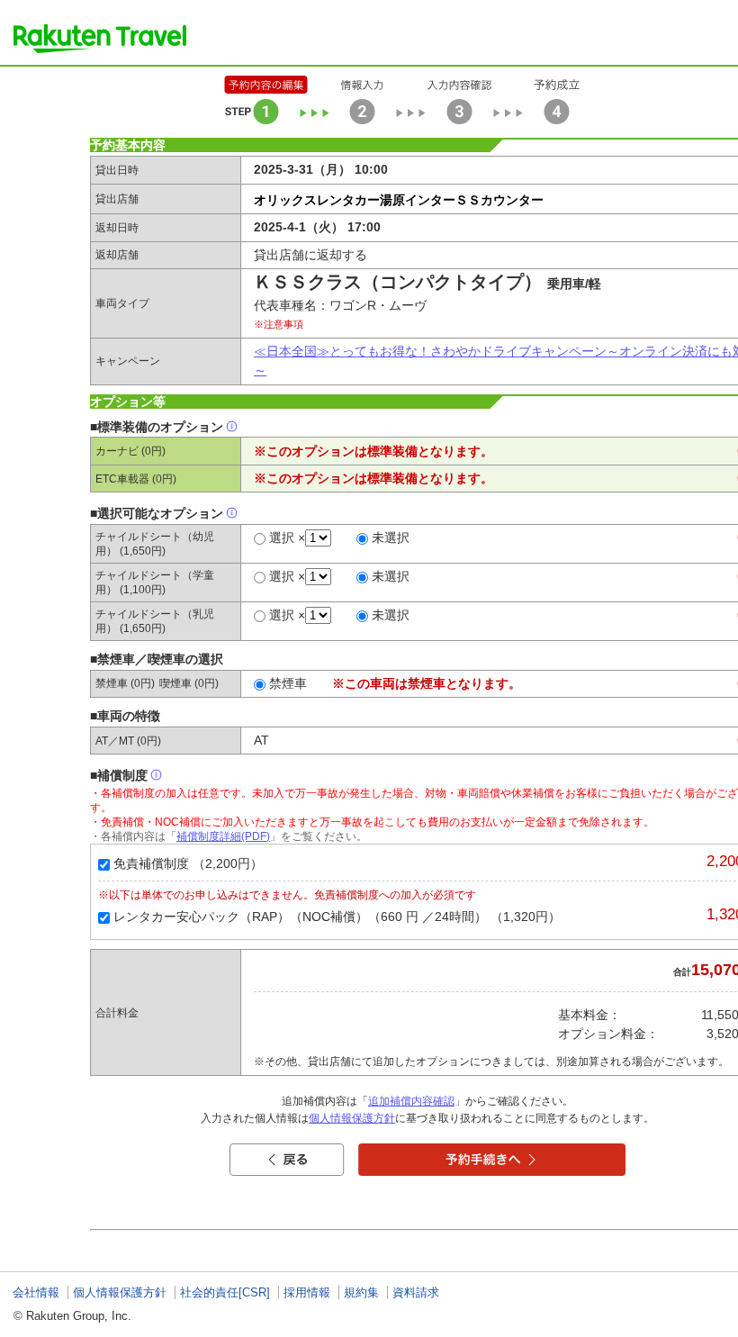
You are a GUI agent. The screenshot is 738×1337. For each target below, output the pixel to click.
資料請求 (415, 1292)
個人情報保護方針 (352, 1118)
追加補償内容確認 (411, 1101)
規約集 (361, 1292)
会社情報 (36, 1292)
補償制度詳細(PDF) (223, 836)
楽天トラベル (100, 38)
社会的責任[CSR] (225, 1292)
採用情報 (307, 1292)
